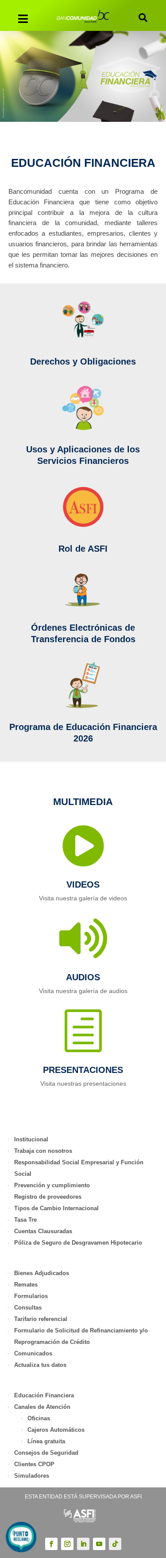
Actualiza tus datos (40, 1365)
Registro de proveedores (47, 1196)
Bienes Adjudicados (41, 1273)
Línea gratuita (46, 1441)
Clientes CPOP (34, 1464)
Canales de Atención (42, 1407)
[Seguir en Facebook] (51, 1544)
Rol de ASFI (83, 548)
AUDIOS (83, 977)
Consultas (28, 1307)
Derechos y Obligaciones (83, 361)
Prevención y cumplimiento (52, 1185)
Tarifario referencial (40, 1319)
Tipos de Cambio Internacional (56, 1208)
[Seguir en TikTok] (115, 1544)
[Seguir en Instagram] (67, 1544)
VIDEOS (83, 884)
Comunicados (33, 1353)
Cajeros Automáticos (56, 1429)
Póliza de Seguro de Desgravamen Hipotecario (78, 1242)
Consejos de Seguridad (46, 1452)
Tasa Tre (25, 1219)
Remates (26, 1284)
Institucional (31, 1139)
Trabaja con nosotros (43, 1151)
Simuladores (31, 1475)
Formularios (31, 1296)
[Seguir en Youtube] (99, 1544)
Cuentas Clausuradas (43, 1231)
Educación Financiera (44, 1395)
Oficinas (38, 1418)
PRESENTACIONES (83, 1070)
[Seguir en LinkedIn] (83, 1544)
